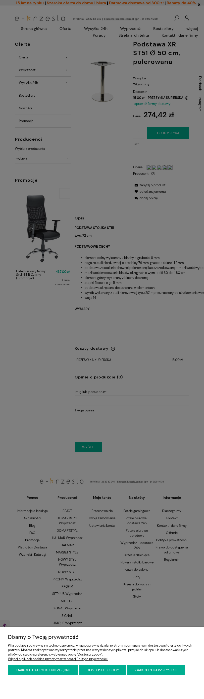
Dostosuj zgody (103, 670)
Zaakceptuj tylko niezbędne (43, 670)
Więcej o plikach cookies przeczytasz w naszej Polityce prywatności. (58, 659)
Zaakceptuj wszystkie (156, 670)
